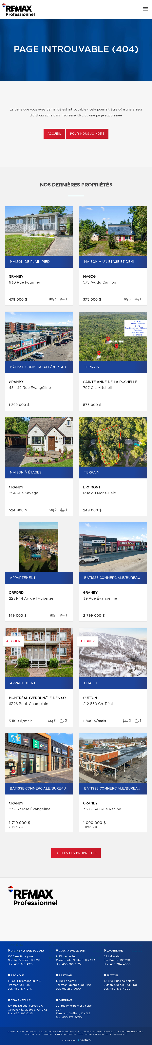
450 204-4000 (120, 964)
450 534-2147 (23, 989)
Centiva (84, 1040)
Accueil (54, 133)
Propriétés (15, 945)
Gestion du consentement (110, 1034)
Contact (138, 945)
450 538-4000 (120, 989)
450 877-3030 (72, 1017)
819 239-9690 (71, 989)
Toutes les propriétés (76, 853)
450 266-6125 (23, 1013)
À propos (55, 945)
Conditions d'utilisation (77, 1034)
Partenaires (98, 945)
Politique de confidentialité (43, 1034)
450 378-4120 (23, 964)
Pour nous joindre (87, 133)
